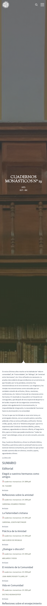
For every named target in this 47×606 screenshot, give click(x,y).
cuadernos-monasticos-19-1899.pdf (17, 481)
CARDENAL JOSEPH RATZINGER (14, 522)
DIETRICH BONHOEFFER (11, 594)
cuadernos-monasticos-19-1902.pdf (17, 536)
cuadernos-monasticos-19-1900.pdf (17, 500)
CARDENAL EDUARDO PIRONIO (13, 504)
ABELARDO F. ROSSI (9, 558)
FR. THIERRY (7, 486)
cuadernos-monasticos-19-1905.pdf (17, 590)
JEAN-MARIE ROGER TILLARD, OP (15, 576)
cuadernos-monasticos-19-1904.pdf (17, 572)
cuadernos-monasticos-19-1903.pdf (17, 554)
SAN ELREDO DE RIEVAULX (12, 540)
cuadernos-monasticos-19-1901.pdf (17, 518)
